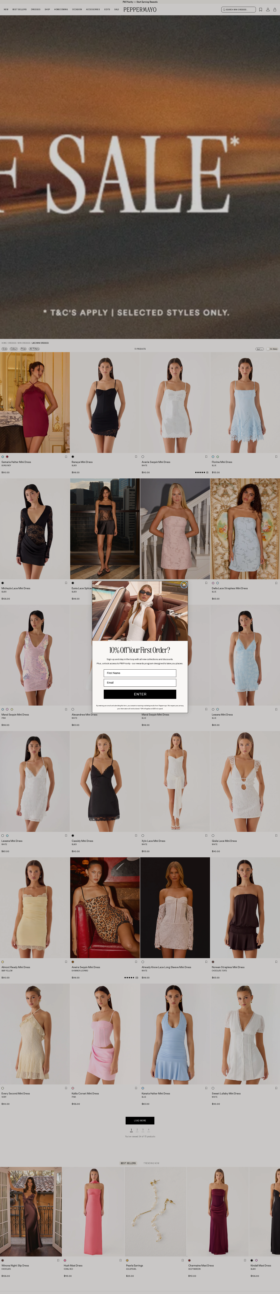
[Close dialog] (184, 585)
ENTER (140, 694)
